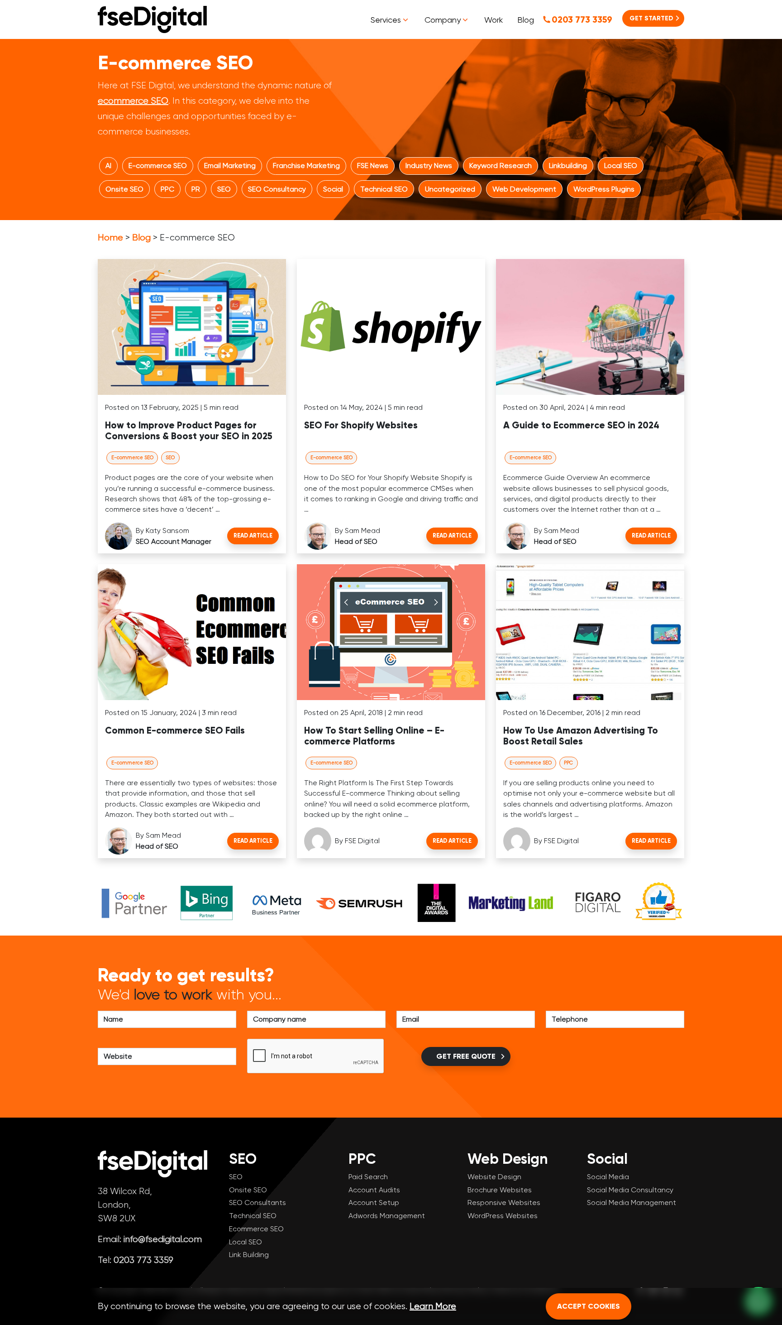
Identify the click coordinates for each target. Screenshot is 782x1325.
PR (195, 189)
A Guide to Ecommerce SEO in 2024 (581, 425)
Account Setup (373, 1202)
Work (493, 19)
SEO (224, 189)
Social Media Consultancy (630, 1190)
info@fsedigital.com (163, 1239)
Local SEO (620, 165)
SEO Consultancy (277, 189)
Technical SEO (384, 189)
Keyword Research (500, 165)
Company (442, 19)
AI (108, 165)
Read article (253, 535)
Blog (525, 19)
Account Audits (374, 1190)
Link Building (249, 1254)
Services (386, 19)
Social (333, 189)
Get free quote (466, 1056)
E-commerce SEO (158, 165)
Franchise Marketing (306, 165)
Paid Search (368, 1176)
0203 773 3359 (582, 19)
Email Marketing (230, 165)
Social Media (608, 1176)
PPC (167, 189)
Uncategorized (450, 189)
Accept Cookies (588, 1306)
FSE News (372, 165)
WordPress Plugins (603, 189)
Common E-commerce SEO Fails (175, 730)
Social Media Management (631, 1202)
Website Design (494, 1176)
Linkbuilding (568, 165)
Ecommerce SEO (256, 1228)
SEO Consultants (257, 1202)
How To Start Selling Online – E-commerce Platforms (374, 736)
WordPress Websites (502, 1215)
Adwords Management (386, 1215)
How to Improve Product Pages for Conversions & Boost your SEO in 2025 (188, 431)
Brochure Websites (499, 1190)
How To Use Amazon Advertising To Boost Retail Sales (580, 736)
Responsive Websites (503, 1202)
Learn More (433, 1306)
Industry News (428, 165)
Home (110, 237)
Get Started (651, 18)
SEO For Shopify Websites (361, 425)
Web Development (524, 189)
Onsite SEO (124, 189)
